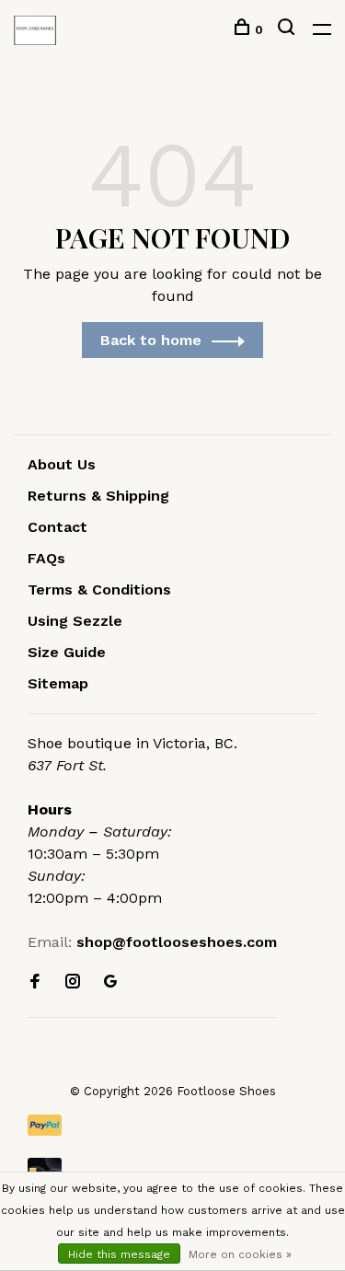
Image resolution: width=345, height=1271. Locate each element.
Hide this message (119, 1254)
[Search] (288, 29)
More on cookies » (240, 1254)
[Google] (110, 982)
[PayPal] (172, 1125)
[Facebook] (35, 982)
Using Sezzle (75, 621)
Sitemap (58, 683)
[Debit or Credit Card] (172, 1168)
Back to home (150, 340)
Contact (57, 527)
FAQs (46, 558)
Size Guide (67, 652)
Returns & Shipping (98, 495)
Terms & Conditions (99, 589)
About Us (62, 464)
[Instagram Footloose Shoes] (72, 982)
